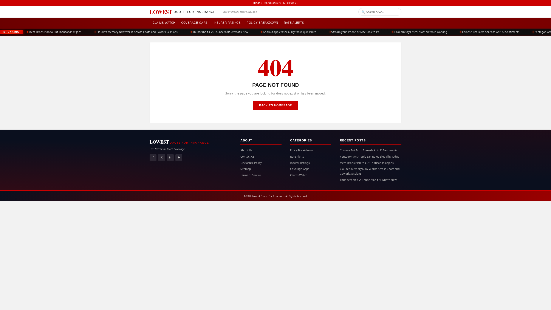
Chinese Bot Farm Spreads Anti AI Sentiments (485, 32)
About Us (246, 150)
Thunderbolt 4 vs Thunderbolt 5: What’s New (215, 32)
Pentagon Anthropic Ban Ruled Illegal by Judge (369, 156)
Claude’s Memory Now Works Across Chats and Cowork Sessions (132, 32)
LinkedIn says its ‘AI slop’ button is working (415, 32)
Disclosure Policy (251, 163)
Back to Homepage (275, 105)
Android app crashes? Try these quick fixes (284, 32)
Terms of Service (250, 175)
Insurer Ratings (227, 22)
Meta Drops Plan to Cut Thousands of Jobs (50, 32)
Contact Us (247, 156)
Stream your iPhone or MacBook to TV (350, 32)
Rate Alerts (294, 22)
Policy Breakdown (262, 22)
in (170, 157)
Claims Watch (164, 22)
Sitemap (245, 169)
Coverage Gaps (194, 22)
